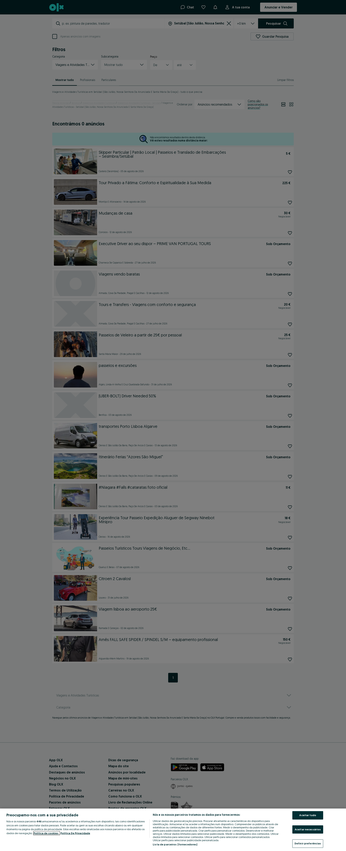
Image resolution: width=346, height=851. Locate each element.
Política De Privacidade (75, 833)
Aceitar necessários (308, 829)
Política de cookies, (46, 833)
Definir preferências (308, 843)
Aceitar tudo (307, 815)
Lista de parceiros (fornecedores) (175, 844)
